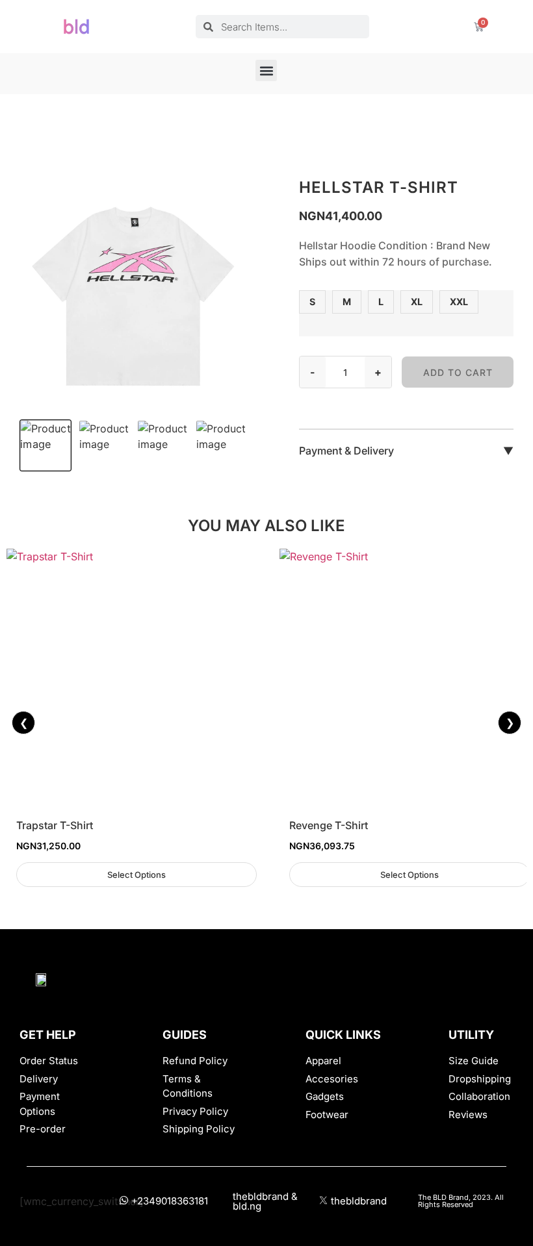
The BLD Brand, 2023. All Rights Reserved (461, 1201)
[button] (266, 70)
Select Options (136, 874)
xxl (459, 301)
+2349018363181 (169, 1201)
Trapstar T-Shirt (54, 825)
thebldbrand (359, 1201)
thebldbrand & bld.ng (265, 1201)
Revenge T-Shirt (328, 825)
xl (416, 301)
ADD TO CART (458, 372)
